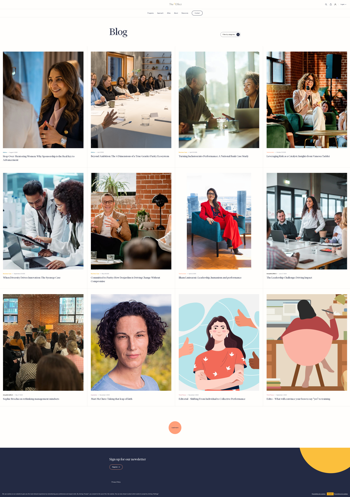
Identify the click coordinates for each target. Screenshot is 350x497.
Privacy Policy (116, 482)
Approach (160, 13)
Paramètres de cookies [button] (318, 494)
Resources (185, 13)
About (176, 13)
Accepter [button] (330, 494)
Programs (150, 13)
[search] (326, 4)
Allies (168, 13)
